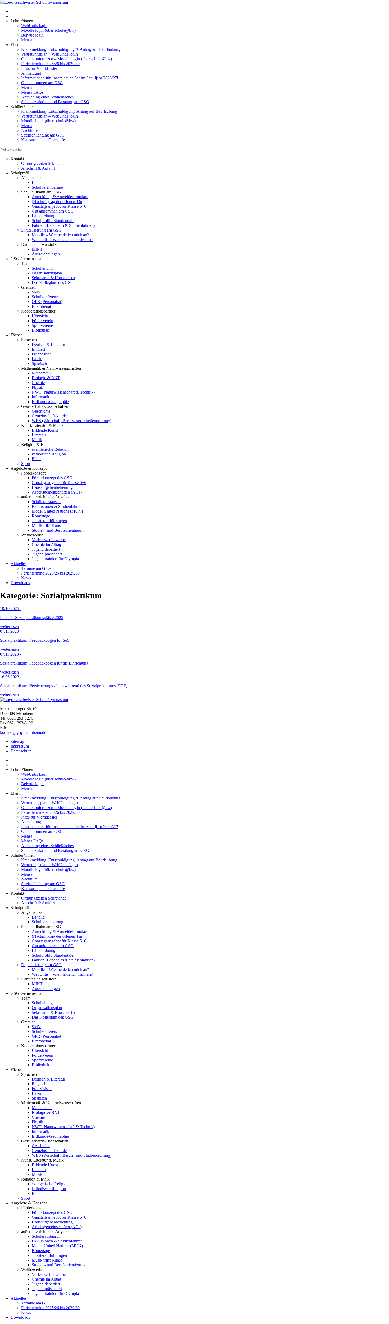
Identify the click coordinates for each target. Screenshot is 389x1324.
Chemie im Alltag (46, 544)
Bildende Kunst (45, 430)
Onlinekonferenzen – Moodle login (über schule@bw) (66, 59)
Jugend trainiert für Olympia (55, 559)
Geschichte (41, 411)
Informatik (40, 397)
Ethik (36, 459)
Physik (37, 387)
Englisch (39, 349)
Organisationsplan (47, 273)
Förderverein (42, 320)
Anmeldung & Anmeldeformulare (60, 197)
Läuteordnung (43, 216)
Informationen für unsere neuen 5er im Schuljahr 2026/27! (69, 78)
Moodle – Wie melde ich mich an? (60, 235)
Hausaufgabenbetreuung (52, 487)
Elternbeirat (41, 306)
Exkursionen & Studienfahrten (57, 506)
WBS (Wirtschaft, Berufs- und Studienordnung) (71, 420)
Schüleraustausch (46, 501)
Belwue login (32, 35)
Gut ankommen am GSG (42, 82)
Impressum (20, 746)
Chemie (38, 382)
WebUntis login (34, 25)
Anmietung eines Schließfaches (47, 97)
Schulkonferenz (45, 297)
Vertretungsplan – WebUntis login (49, 54)
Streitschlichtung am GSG (43, 135)
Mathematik (42, 373)
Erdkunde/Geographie (50, 401)
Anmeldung (31, 73)
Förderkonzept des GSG (52, 478)
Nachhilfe (29, 130)
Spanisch (39, 363)
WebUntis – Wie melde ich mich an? (62, 239)
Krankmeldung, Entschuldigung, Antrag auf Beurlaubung (69, 111)
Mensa (26, 40)
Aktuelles (18, 563)
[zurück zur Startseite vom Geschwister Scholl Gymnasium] (34, 2)
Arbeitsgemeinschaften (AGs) (57, 492)
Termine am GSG (36, 568)
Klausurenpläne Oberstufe (43, 140)
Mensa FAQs (32, 92)
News (26, 578)
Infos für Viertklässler (39, 68)
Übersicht (40, 316)
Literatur (39, 435)
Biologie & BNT (46, 378)
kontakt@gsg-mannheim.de (23, 732)
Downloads (20, 582)
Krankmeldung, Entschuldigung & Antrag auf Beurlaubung (70, 49)
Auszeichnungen (46, 254)
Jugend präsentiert (47, 554)
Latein (37, 358)
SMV (36, 292)
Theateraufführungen (49, 520)
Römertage (41, 516)
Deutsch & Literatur (48, 344)
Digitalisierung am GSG (41, 230)
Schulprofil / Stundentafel (53, 220)
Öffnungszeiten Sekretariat (43, 163)
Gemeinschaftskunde (49, 416)
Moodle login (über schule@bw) (48, 30)
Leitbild (38, 182)
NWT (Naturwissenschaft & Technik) (63, 392)
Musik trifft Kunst (47, 525)
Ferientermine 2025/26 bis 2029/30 (50, 63)
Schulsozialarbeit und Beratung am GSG (55, 102)
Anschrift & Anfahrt (38, 168)
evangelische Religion (50, 449)
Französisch (42, 354)
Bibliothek (40, 330)
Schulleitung (42, 268)
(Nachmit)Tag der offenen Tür (57, 201)
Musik (37, 439)
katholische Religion (49, 454)
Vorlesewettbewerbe (49, 539)
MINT (37, 249)
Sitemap (17, 741)
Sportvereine (42, 325)
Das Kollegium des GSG (53, 282)
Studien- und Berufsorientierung (58, 530)
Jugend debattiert (46, 549)
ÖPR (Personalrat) (47, 301)
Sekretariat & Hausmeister (53, 277)
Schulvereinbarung (47, 187)
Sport (25, 463)
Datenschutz (21, 751)
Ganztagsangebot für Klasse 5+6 (59, 206)
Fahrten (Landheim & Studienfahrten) (63, 225)
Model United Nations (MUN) (57, 511)
